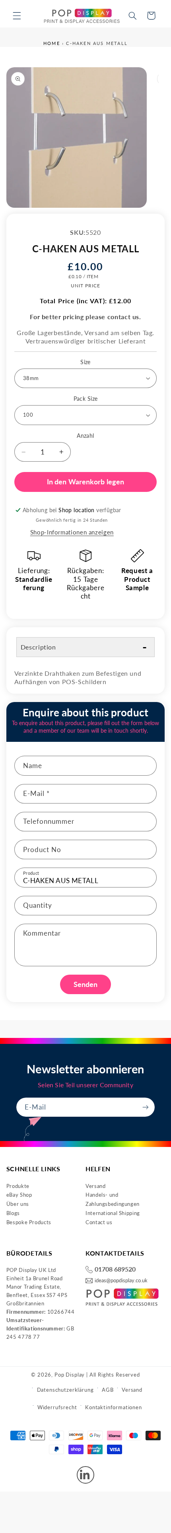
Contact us (99, 1222)
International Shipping (113, 1213)
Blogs (13, 1213)
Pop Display (69, 1374)
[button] (17, 15)
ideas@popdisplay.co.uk (121, 1280)
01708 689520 (115, 1269)
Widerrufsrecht (57, 1407)
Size (85, 362)
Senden (86, 984)
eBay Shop (19, 1195)
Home (51, 43)
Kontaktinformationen (113, 1407)
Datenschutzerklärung (65, 1390)
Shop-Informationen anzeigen (72, 532)
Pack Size (86, 399)
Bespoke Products (28, 1222)
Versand (95, 1186)
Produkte (17, 1186)
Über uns (17, 1204)
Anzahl (85, 436)
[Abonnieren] (145, 1107)
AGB (108, 1390)
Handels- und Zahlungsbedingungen (113, 1199)
